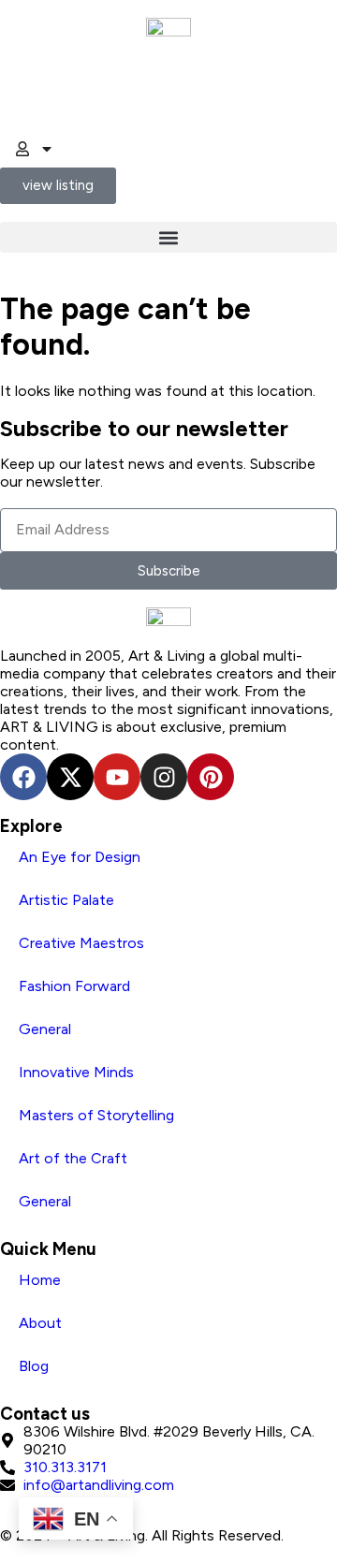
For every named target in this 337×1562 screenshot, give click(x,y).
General (45, 1029)
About (40, 1323)
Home (40, 1280)
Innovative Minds (76, 1072)
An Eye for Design (79, 857)
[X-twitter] (70, 776)
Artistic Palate (66, 900)
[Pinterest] (210, 776)
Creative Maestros (81, 943)
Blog (34, 1366)
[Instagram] (163, 776)
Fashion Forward (74, 986)
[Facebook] (23, 776)
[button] (168, 237)
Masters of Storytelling (96, 1115)
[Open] (46, 149)
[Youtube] (117, 776)
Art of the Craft (73, 1158)
